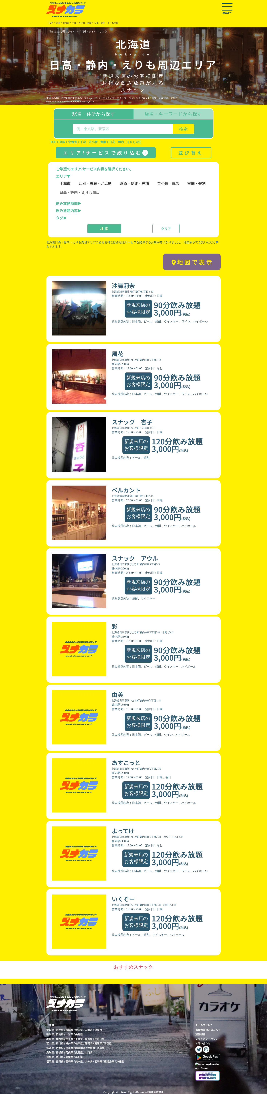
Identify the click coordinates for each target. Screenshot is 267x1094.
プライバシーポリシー (208, 1039)
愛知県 (98, 1043)
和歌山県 (80, 1048)
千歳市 (65, 183)
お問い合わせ (203, 1043)
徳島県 (50, 1057)
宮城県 (69, 1029)
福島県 (98, 1029)
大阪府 (91, 1048)
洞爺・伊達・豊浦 (134, 183)
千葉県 (79, 1039)
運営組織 (200, 1034)
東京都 (88, 1039)
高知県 (79, 1057)
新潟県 (50, 1034)
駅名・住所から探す (93, 114)
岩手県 (60, 1029)
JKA (121, 1092)
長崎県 (69, 1061)
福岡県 (50, 1061)
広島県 (79, 1052)
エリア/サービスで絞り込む (105, 152)
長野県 (79, 1034)
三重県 (108, 1043)
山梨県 (69, 1034)
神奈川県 (99, 1039)
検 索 (104, 228)
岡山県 (69, 1052)
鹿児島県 (109, 1061)
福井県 (69, 1043)
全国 (58, 23)
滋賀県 (50, 1048)
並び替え (191, 152)
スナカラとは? (203, 1025)
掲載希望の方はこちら (208, 1029)
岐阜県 (79, 1043)
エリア (61, 176)
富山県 (50, 1043)
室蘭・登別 (196, 183)
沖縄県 (120, 1061)
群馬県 (60, 1034)
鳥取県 (50, 1052)
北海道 (50, 1025)
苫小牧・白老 (168, 183)
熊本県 (79, 1061)
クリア (166, 228)
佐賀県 (60, 1061)
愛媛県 (69, 1057)
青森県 (50, 1029)
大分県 (88, 1061)
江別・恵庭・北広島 (95, 183)
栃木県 (60, 1039)
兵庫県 (101, 1048)
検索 (183, 128)
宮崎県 (98, 1061)
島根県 (60, 1052)
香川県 (60, 1057)
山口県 (88, 1052)
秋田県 (79, 1029)
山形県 (88, 1029)
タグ (59, 217)
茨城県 (50, 1039)
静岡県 (88, 1043)
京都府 (60, 1048)
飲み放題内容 (67, 210)
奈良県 (69, 1048)
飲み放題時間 (67, 203)
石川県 (60, 1043)
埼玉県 (69, 1039)
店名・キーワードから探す (173, 114)
